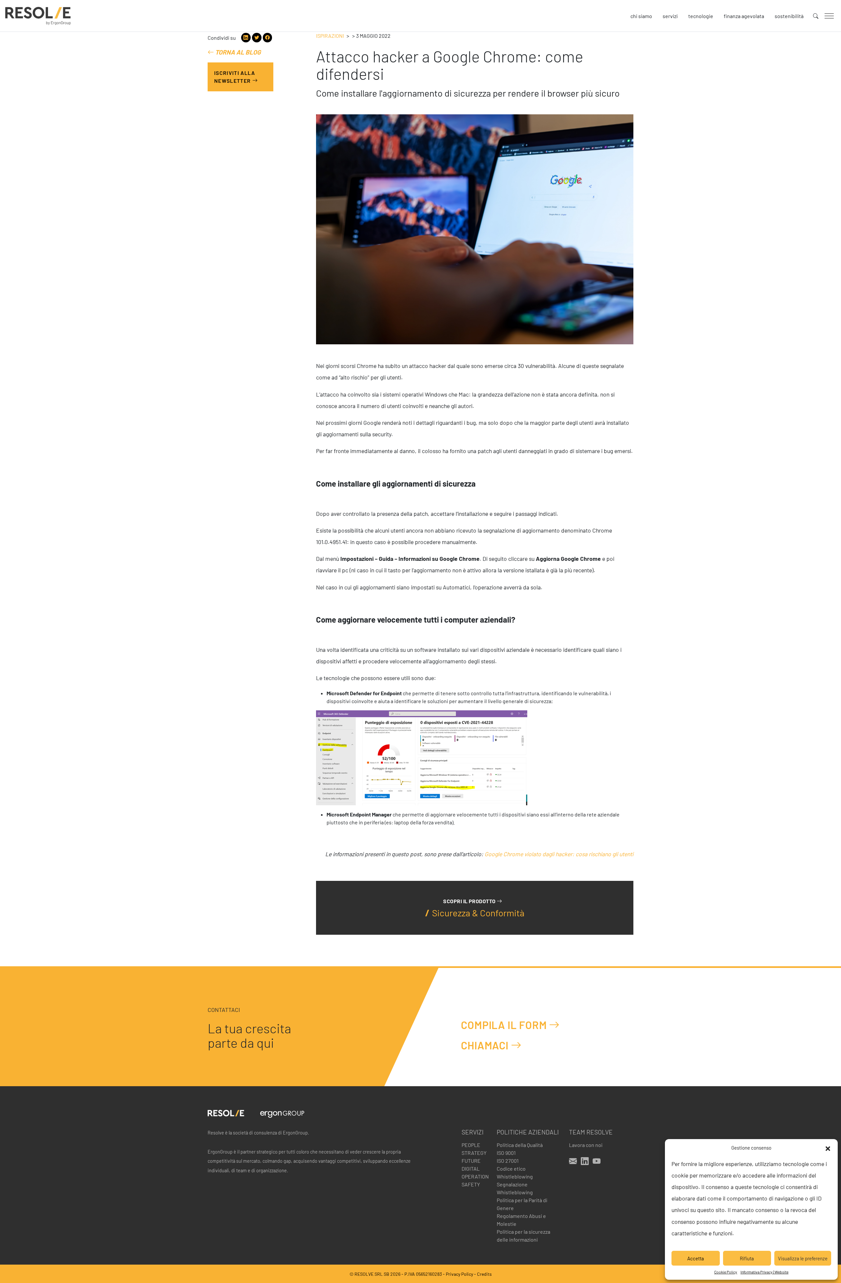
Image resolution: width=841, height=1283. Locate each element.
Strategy (474, 1153)
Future (471, 1160)
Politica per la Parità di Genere (522, 1204)
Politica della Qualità (520, 1145)
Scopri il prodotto (470, 901)
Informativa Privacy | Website (764, 1272)
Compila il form (505, 1025)
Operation (475, 1176)
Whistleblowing (515, 1176)
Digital (471, 1168)
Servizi (670, 16)
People (471, 1145)
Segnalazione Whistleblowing (515, 1188)
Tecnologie (700, 16)
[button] (828, 1147)
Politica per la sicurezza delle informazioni (523, 1235)
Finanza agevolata (744, 16)
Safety (471, 1184)
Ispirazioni (330, 36)
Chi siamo (641, 16)
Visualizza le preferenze (803, 1258)
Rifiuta (747, 1258)
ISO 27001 (508, 1160)
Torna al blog (237, 52)
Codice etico (511, 1168)
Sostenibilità (789, 16)
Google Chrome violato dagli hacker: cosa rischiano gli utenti (559, 854)
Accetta (695, 1258)
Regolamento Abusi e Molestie (521, 1220)
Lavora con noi (585, 1145)
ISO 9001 (506, 1153)
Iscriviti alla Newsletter (234, 77)
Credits (484, 1274)
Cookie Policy (725, 1272)
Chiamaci (486, 1045)
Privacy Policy (459, 1274)
